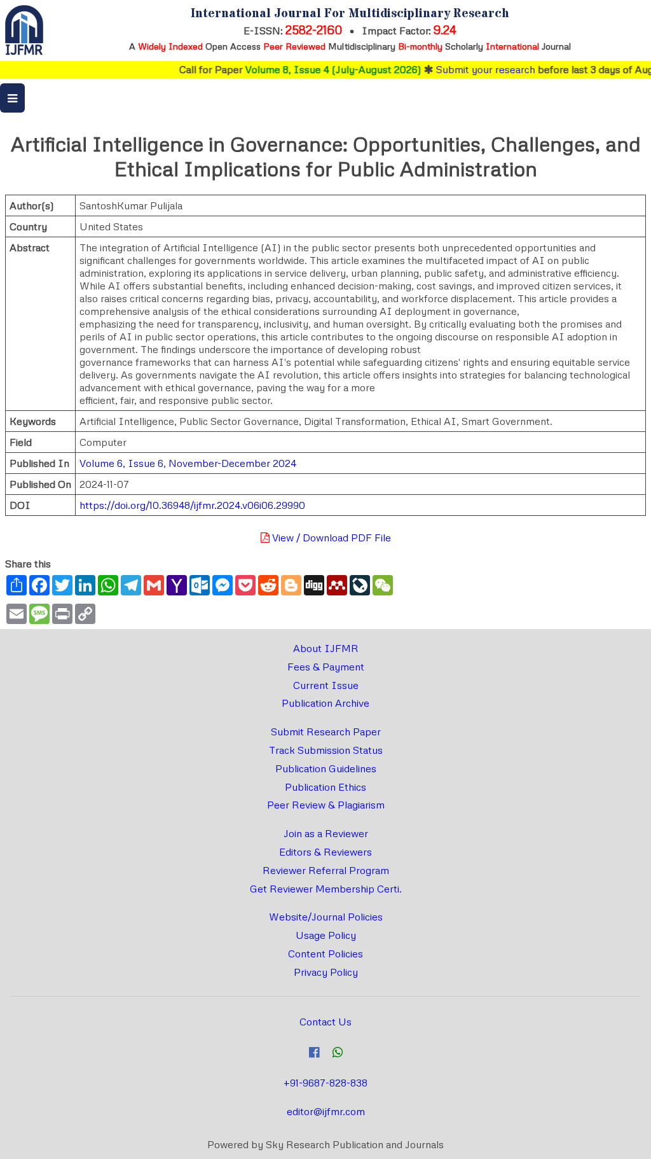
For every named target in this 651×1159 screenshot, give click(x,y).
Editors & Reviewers (325, 851)
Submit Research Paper (326, 731)
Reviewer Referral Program (326, 870)
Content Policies (325, 953)
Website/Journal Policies (326, 916)
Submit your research (473, 69)
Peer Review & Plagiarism (326, 804)
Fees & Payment (325, 666)
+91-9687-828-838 (325, 1082)
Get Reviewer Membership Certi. (326, 888)
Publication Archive (325, 703)
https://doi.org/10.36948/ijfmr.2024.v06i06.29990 (192, 505)
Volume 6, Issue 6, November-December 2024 (187, 463)
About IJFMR (326, 648)
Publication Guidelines (325, 768)
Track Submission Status (326, 750)
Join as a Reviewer (326, 833)
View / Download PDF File (330, 537)
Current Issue (326, 685)
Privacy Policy (326, 972)
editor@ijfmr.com (326, 1111)
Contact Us (325, 1021)
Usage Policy (326, 935)
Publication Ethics (325, 787)
